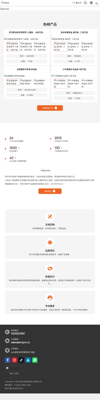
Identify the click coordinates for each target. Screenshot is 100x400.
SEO (29, 385)
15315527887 (18, 333)
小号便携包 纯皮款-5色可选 (74, 69)
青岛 (24, 385)
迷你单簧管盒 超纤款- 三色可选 (74, 32)
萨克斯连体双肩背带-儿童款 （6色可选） (27, 32)
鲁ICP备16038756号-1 (14, 388)
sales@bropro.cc (20, 342)
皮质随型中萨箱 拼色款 (27, 69)
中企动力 (17, 385)
